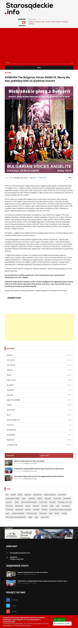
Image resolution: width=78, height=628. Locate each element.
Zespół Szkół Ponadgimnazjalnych (16, 517)
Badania (13, 494)
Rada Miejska (19, 509)
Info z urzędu (11, 365)
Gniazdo (39, 498)
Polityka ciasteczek (16, 559)
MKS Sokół (53, 502)
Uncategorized (11, 430)
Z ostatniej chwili (12, 445)
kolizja (17, 502)
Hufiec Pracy (57, 498)
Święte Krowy (45, 517)
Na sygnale (10, 385)
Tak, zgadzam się (59, 620)
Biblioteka (28, 494)
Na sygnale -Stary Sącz (64, 502)
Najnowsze (10, 390)
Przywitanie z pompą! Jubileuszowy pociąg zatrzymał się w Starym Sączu (39, 469)
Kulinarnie (10, 370)
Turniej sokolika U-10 (13, 420)
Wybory (57, 513)
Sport (8, 415)
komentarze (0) (43, 177)
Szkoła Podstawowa (18, 513)
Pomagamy (36, 506)
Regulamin (13, 557)
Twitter (14, 606)
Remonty (28, 509)
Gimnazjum (31, 498)
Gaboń (24, 498)
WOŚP (50, 513)
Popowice (44, 506)
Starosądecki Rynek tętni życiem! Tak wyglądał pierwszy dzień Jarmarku (39, 476)
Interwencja (67, 498)
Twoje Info (10, 425)
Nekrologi (10, 395)
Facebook (15, 600)
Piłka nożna (9, 506)
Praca (57, 506)
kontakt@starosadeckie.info (20, 553)
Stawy (7, 513)
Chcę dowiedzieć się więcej (62, 623)
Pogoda (27, 506)
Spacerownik (11, 410)
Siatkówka (36, 509)
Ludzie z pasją (11, 380)
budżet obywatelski (50, 494)
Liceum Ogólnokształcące (29, 502)
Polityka (9, 405)
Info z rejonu (11, 360)
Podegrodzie (19, 506)
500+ (7, 494)
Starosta (44, 509)
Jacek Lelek (9, 502)
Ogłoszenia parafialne (13, 400)
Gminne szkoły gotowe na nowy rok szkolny (29, 461)
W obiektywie (11, 435)
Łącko (36, 517)
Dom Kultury (62, 494)
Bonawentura (37, 494)
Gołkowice (48, 498)
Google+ (14, 611)
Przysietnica (9, 509)
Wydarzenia (10, 440)
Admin (34, 177)
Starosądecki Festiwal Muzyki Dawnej (60, 509)
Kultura (8, 73)
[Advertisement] (39, 43)
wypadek (64, 513)
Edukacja (9, 355)
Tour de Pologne (32, 513)
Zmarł (30, 517)
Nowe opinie (44, 455)
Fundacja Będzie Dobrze (12, 498)
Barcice (20, 494)
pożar (51, 506)
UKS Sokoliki (42, 513)
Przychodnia (65, 506)
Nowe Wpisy (10, 455)
